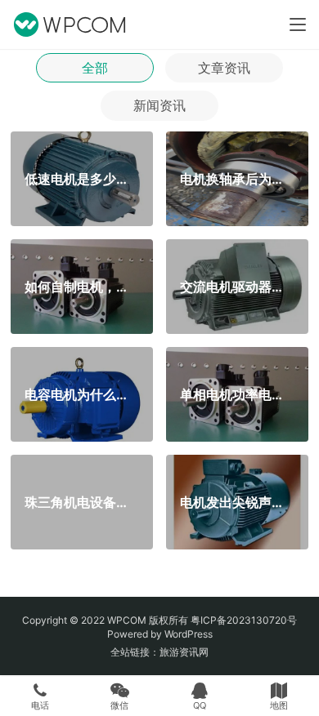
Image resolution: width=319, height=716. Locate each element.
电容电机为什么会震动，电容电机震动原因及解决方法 (81, 393)
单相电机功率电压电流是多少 (237, 393)
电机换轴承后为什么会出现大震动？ (237, 178)
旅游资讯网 (184, 652)
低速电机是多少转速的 (81, 178)
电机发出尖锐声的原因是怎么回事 (237, 501)
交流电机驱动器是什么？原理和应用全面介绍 (237, 286)
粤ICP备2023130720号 (244, 620)
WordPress (188, 634)
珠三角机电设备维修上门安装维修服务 (81, 501)
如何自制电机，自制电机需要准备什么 (81, 286)
